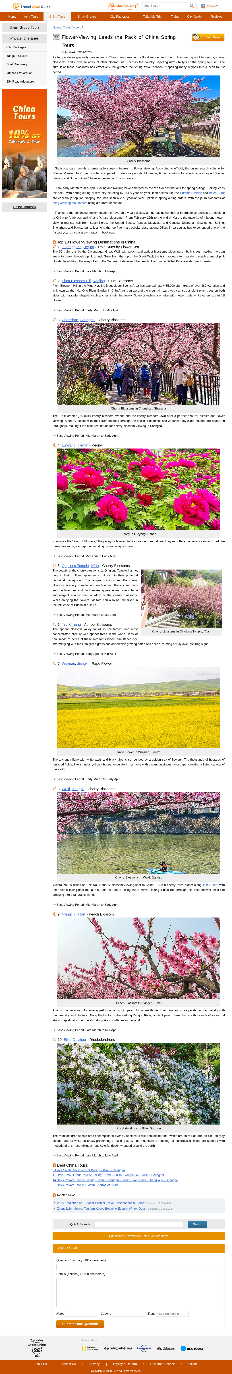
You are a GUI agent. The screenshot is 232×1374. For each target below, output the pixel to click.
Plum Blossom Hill (76, 281)
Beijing (89, 247)
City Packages (120, 16)
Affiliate (192, 1364)
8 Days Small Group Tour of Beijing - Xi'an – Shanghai (89, 1170)
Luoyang (69, 445)
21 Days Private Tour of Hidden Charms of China (86, 1185)
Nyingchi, (69, 914)
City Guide (194, 16)
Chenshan (70, 320)
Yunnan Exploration (19, 73)
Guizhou (79, 1040)
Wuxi (66, 789)
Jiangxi (83, 664)
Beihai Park (217, 193)
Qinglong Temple (75, 566)
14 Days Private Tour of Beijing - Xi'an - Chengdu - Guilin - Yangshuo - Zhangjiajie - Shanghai (115, 1180)
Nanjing (99, 281)
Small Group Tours (24, 27)
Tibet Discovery (17, 64)
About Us (40, 1364)
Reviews (216, 16)
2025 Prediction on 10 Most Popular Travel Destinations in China (100, 1203)
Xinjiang (74, 624)
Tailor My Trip (152, 16)
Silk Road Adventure (20, 81)
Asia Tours (31, 16)
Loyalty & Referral (125, 1364)
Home (12, 16)
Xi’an (95, 566)
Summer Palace (191, 193)
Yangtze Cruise (16, 56)
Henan (83, 445)
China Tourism (24, 207)
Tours (67, 27)
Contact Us (68, 1364)
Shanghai (87, 320)
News (77, 27)
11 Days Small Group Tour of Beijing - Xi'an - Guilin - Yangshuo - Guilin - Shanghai (108, 1175)
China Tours (57, 16)
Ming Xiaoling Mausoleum (70, 203)
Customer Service (162, 1364)
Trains (175, 16)
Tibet (81, 914)
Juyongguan (71, 247)
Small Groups (87, 16)
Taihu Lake (209, 885)
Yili (64, 624)
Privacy (94, 1364)
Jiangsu (78, 789)
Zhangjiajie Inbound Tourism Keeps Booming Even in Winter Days (101, 1208)
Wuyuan (68, 664)
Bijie (67, 1040)
